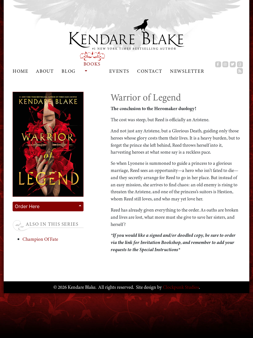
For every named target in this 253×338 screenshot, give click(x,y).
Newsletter (187, 71)
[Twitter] (233, 64)
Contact (149, 71)
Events (119, 71)
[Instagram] (225, 64)
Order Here (27, 206)
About (45, 71)
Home (20, 71)
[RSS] (240, 71)
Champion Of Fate (40, 239)
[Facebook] (218, 64)
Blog (68, 71)
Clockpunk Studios (180, 287)
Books (92, 64)
